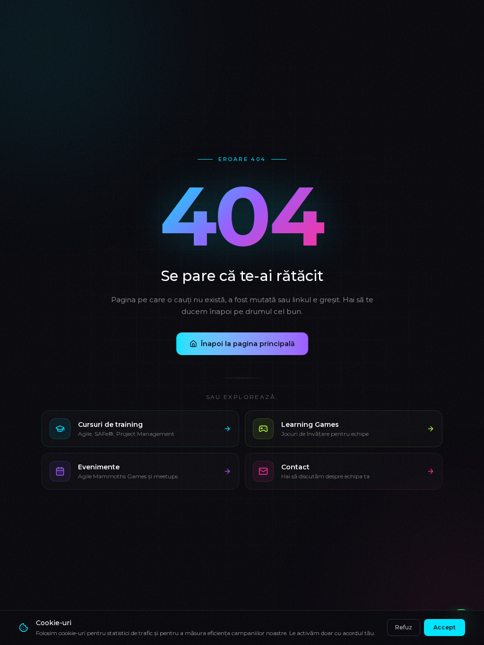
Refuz (403, 627)
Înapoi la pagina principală (248, 343)
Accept (444, 627)
